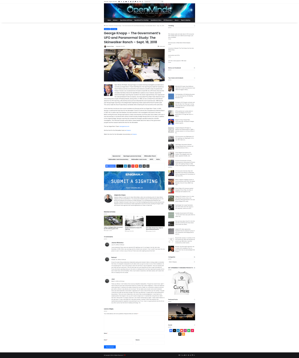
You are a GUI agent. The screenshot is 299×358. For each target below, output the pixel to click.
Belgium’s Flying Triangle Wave (182, 119)
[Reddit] (136, 166)
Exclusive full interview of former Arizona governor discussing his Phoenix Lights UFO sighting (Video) (185, 162)
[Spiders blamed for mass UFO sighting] (134, 221)
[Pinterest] (132, 166)
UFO (152, 159)
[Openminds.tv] (149, 10)
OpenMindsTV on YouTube (141, 20)
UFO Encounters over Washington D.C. (184, 136)
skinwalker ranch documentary (118, 159)
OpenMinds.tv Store (156, 20)
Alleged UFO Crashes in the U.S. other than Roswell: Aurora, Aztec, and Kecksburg (184, 198)
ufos (158, 159)
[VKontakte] (140, 166)
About (176, 20)
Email (106, 339)
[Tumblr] (129, 166)
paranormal (116, 156)
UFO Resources (168, 20)
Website (138, 339)
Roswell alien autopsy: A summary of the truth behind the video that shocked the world (185, 239)
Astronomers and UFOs (174, 55)
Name (106, 333)
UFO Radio (113, 29)
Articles (115, 20)
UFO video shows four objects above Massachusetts (154, 228)
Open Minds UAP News (126, 20)
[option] (181, 311)
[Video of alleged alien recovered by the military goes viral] (113, 221)
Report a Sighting (185, 20)
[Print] (147, 166)
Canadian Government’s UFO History (184, 213)
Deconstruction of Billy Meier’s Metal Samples (179, 42)
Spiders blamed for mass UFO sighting (133, 228)
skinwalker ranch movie (139, 159)
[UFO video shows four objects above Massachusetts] (155, 221)
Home (109, 20)
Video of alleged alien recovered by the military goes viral (113, 227)
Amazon (128, 130)
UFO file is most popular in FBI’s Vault (177, 60)
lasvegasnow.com (124, 126)
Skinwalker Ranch (150, 156)
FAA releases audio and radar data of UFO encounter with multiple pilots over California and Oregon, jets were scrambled (181, 35)
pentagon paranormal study (132, 156)
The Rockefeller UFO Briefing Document (185, 94)
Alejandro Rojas (110, 46)
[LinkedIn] (125, 166)
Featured (111, 25)
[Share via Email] (144, 166)
